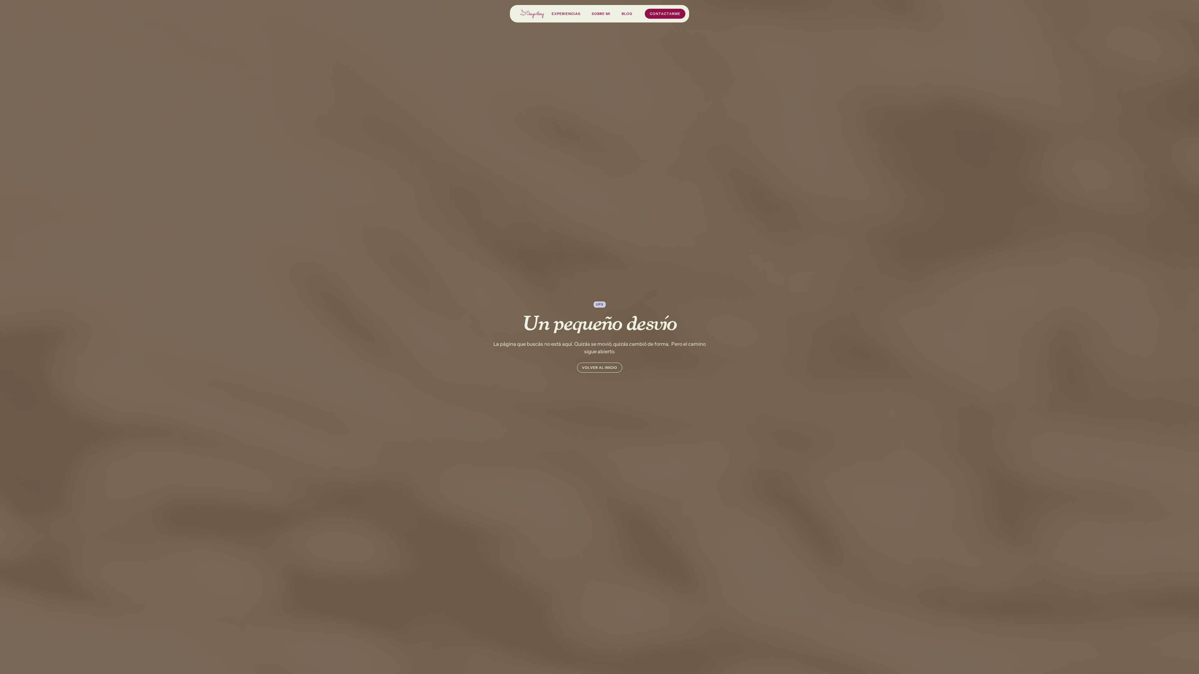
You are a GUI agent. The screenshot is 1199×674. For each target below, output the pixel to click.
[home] (532, 14)
